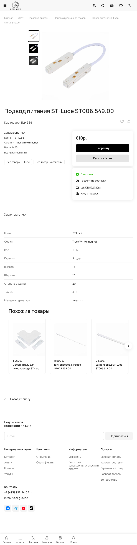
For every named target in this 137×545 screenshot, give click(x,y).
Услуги (8, 474)
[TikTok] (31, 508)
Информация (77, 449)
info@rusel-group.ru (16, 498)
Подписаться (119, 436)
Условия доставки (112, 462)
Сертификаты (45, 462)
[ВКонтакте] (7, 508)
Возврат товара (111, 474)
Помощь (106, 449)
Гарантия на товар (112, 468)
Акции (8, 462)
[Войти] (111, 5)
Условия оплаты (111, 457)
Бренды (9, 468)
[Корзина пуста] (130, 5)
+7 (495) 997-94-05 (16, 492)
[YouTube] (23, 508)
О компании (43, 457)
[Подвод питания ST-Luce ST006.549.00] (75, 65)
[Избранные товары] (121, 5)
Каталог (9, 457)
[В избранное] (122, 121)
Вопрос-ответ (110, 480)
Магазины (74, 457)
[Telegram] (15, 508)
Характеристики (15, 214)
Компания (43, 449)
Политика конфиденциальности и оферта (83, 465)
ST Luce (77, 233)
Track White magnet (84, 241)
